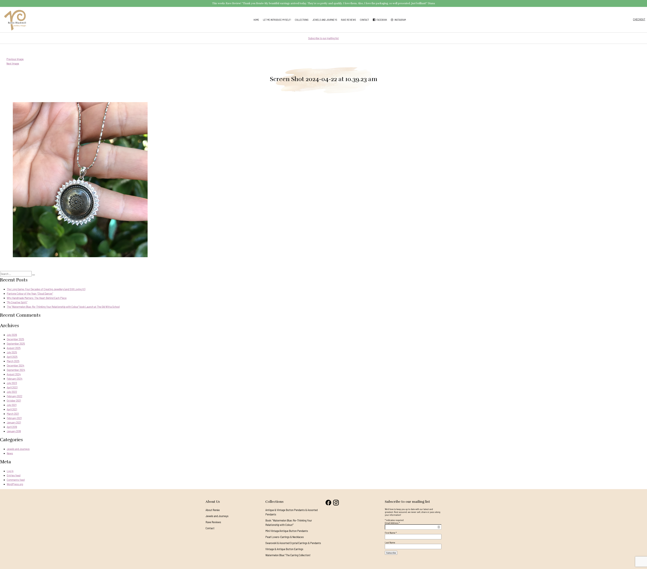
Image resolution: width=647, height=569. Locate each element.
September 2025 (16, 343)
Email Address (392, 522)
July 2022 (12, 391)
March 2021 (13, 413)
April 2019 (12, 426)
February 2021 (14, 418)
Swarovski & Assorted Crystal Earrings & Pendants (293, 543)
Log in (10, 471)
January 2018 (14, 431)
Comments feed (16, 479)
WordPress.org (15, 484)
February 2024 (14, 378)
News (10, 453)
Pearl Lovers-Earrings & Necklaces (284, 536)
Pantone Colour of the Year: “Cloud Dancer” (30, 293)
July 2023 (12, 383)
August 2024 (14, 374)
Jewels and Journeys (324, 19)
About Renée (213, 510)
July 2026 (12, 334)
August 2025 (14, 348)
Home (256, 19)
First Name (391, 532)
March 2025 (13, 361)
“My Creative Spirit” (17, 302)
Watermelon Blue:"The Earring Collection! (287, 555)
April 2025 (12, 356)
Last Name (390, 542)
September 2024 (16, 369)
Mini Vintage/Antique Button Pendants (286, 530)
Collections (302, 19)
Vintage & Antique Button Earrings (284, 549)
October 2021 (14, 400)
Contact (364, 19)
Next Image (12, 63)
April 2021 (12, 409)
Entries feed (13, 475)
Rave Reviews (348, 19)
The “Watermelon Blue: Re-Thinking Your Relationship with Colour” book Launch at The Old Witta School (63, 306)
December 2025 (15, 339)
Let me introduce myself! (277, 19)
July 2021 (12, 405)
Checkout (639, 19)
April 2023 (12, 387)
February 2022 (14, 396)
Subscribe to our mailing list (323, 38)
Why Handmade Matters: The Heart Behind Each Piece (37, 298)
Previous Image (15, 59)
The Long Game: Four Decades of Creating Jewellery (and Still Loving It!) (46, 289)
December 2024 (15, 365)
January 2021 (14, 422)
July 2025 (12, 352)
